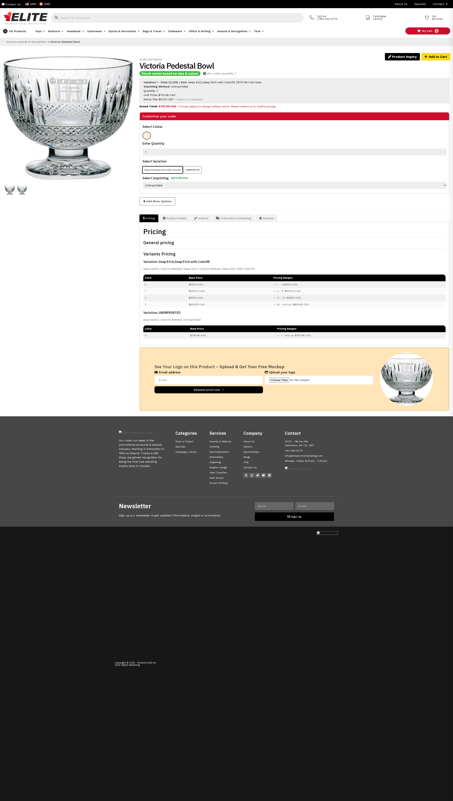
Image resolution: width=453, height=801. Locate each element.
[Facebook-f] (245, 475)
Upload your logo (281, 372)
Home (10, 41)
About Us (401, 4)
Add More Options (158, 201)
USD (33, 4)
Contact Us (13, 4)
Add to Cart (438, 57)
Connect (438, 4)
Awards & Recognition (32, 41)
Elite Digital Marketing (127, 665)
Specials (420, 4)
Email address (169, 372)
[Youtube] (263, 475)
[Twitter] (257, 475)
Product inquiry (404, 57)
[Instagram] (251, 475)
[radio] (146, 135)
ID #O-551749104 (150, 59)
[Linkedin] (269, 475)
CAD (47, 4)
